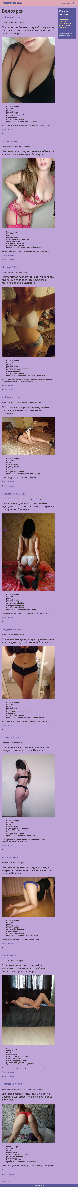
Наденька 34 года (13, 629)
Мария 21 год (10, 141)
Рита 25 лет (63, 28)
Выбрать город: (66, 3)
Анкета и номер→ (8, 130)
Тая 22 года (9, 955)
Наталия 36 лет (11, 857)
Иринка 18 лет (11, 267)
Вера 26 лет (63, 21)
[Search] (73, 3)
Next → (7, 1181)
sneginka (12, 3)
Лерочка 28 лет (64, 25)
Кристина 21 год (12, 1083)
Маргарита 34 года (65, 23)
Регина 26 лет (64, 19)
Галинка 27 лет (11, 737)
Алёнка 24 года (11, 397)
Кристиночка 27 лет (14, 493)
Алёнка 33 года (11, 17)
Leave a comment (9, 134)
